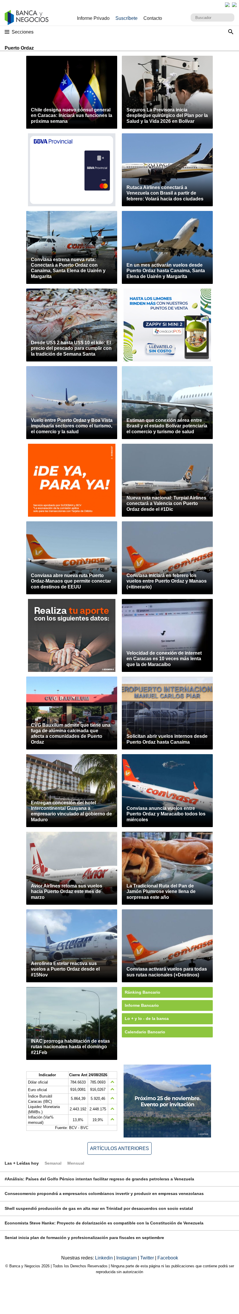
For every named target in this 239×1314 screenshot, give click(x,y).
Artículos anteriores (119, 1148)
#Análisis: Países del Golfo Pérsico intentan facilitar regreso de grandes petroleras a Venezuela (99, 1179)
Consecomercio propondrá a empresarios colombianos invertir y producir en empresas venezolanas (104, 1193)
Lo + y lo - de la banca (147, 1018)
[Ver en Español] (234, 4)
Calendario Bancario (145, 1032)
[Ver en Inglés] (227, 4)
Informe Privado (93, 18)
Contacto (152, 18)
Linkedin (104, 1257)
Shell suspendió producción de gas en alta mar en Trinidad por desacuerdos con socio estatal (99, 1208)
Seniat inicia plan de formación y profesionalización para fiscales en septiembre (84, 1237)
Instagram (127, 1257)
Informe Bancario (142, 1005)
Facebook (167, 1257)
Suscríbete (126, 18)
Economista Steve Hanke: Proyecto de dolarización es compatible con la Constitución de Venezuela (104, 1223)
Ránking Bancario (142, 992)
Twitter (147, 1257)
